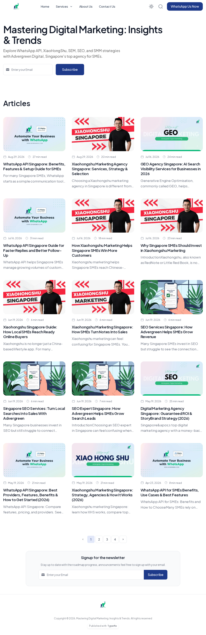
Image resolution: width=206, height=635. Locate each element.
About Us (86, 6)
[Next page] (123, 539)
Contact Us (107, 6)
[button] (160, 6)
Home (45, 6)
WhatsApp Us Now (185, 6)
